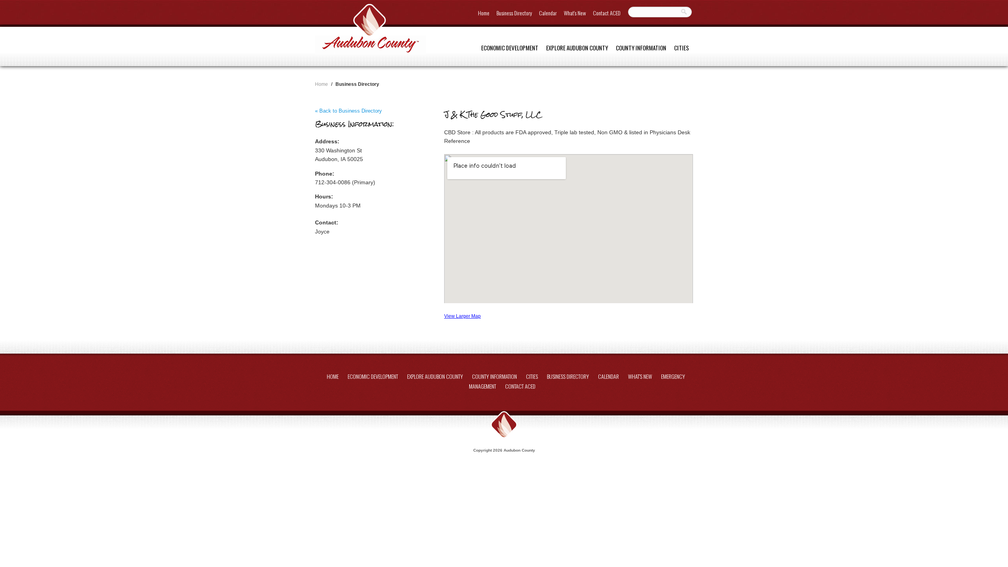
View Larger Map (462, 316)
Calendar (548, 13)
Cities (681, 47)
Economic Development (509, 47)
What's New (575, 13)
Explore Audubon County (577, 47)
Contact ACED (607, 13)
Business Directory (514, 13)
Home (483, 13)
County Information (641, 47)
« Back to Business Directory (348, 111)
